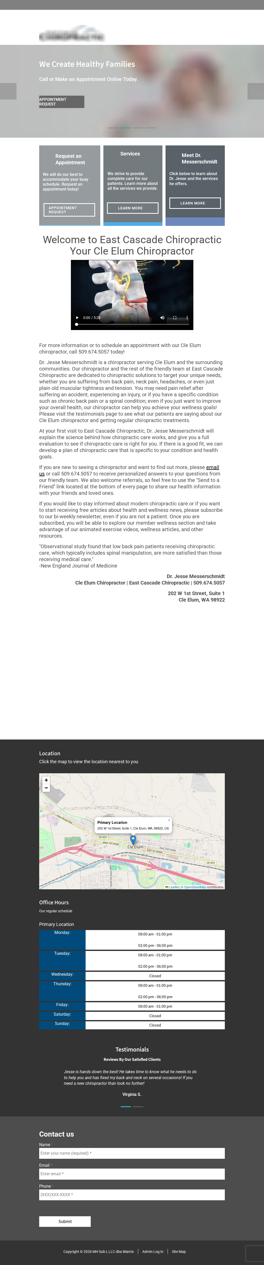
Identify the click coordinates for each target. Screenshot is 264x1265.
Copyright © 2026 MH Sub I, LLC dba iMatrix (98, 1252)
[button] (133, 840)
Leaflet (173, 887)
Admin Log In (152, 1252)
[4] (150, 132)
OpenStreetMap (195, 887)
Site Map (179, 1252)
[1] (113, 132)
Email (45, 1165)
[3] (138, 132)
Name (45, 1144)
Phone (45, 1186)
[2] (126, 132)
